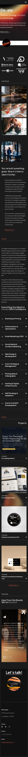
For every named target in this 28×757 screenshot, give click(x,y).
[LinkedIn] (5, 726)
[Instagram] (9, 726)
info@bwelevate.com (7, 742)
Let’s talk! (14, 672)
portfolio (3, 417)
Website (4, 456)
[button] (4, 657)
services (3, 239)
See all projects (13, 585)
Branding (4, 495)
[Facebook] (2, 726)
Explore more (4, 32)
